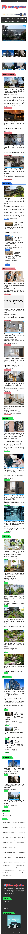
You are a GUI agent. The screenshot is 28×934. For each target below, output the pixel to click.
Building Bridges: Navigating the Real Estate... (20, 69)
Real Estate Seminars (7, 857)
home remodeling (6, 835)
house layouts (13, 837)
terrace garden (5, 867)
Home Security (7, 451)
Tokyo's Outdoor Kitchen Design (19, 867)
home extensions (6, 830)
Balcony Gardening (6, 822)
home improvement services (8, 832)
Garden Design (6, 827)
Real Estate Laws (22, 852)
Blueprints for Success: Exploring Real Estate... (8, 56)
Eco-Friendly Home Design (20, 824)
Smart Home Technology (20, 865)
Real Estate (7, 725)
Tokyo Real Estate (6, 872)
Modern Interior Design (7, 845)
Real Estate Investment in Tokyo (9, 852)
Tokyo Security (22, 872)
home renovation (14, 835)
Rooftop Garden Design (7, 862)
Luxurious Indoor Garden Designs (9, 840)
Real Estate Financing (21, 850)
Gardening (6, 559)
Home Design (6, 219)
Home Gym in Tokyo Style (20, 830)
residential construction (7, 860)
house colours (5, 837)
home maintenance (21, 832)
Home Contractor (7, 294)
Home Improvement (8, 107)
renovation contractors (20, 857)
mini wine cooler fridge (21, 842)
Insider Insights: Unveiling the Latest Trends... (8, 69)
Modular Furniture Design (20, 845)
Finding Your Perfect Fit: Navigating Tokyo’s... (20, 56)
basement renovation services (19, 822)
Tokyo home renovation (20, 870)
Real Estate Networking (7, 855)
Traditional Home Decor (7, 875)
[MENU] (26, 18)
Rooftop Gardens (17, 862)
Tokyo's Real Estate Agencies (8, 870)
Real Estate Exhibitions (7, 850)
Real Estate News (22, 855)
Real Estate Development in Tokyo (9, 847)
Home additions (22, 827)
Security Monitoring (6, 865)
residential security (21, 860)
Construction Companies (7, 824)
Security (23, 862)
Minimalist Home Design (7, 842)
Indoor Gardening (21, 837)
